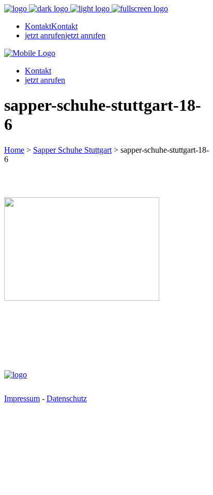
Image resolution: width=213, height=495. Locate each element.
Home (14, 149)
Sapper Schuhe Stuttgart (72, 149)
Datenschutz (67, 398)
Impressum (22, 398)
